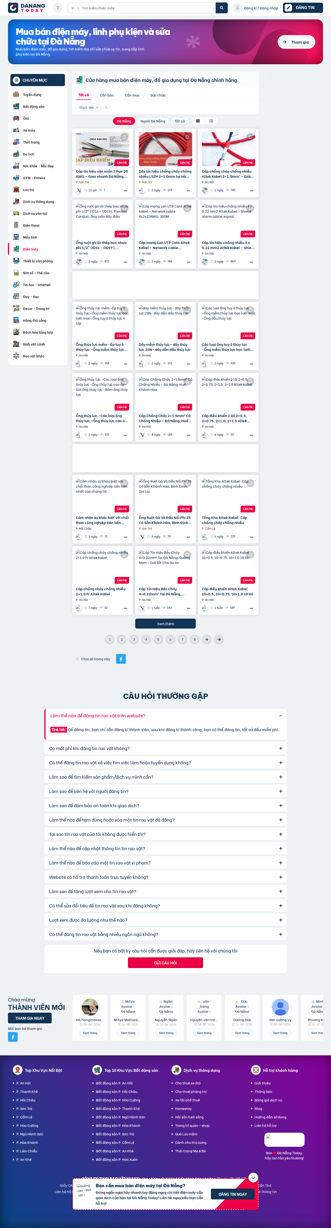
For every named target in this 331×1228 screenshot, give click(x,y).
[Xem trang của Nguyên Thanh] (205, 190)
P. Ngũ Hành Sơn (29, 1133)
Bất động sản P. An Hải (114, 1082)
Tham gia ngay (29, 1018)
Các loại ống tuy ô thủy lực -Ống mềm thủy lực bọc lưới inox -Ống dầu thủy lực (226, 347)
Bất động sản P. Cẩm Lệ (115, 1142)
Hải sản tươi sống (189, 1116)
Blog (258, 1108)
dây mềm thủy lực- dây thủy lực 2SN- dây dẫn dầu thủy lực (165, 347)
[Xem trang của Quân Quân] (205, 536)
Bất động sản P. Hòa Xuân (117, 1159)
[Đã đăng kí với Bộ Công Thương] (284, 1142)
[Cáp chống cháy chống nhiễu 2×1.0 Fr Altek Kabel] (102, 567)
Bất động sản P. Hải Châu (116, 1091)
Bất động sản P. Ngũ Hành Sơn (120, 1116)
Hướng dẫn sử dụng (270, 1116)
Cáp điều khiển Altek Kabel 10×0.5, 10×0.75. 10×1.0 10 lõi (227, 591)
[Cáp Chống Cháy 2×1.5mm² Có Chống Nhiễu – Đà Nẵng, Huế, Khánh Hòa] (165, 394)
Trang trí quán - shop (192, 1125)
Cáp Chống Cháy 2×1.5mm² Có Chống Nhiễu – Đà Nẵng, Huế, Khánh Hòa (165, 418)
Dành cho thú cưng (190, 1142)
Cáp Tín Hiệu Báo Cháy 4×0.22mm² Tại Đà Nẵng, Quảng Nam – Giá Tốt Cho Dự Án (163, 591)
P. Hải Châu (25, 1099)
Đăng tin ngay (233, 1194)
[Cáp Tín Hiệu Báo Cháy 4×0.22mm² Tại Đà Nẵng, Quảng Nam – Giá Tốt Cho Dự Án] (165, 567)
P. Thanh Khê (27, 1091)
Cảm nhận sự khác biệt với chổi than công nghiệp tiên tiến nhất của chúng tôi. (102, 520)
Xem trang (90, 1033)
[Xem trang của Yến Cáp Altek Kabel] (142, 190)
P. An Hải (23, 1082)
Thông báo (263, 1091)
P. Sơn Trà (24, 1108)
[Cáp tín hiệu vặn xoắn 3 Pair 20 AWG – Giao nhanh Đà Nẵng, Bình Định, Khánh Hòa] (102, 149)
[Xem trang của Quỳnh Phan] (205, 434)
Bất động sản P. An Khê (115, 1150)
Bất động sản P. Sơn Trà (115, 1133)
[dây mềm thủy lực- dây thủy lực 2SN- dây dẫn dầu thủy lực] (165, 322)
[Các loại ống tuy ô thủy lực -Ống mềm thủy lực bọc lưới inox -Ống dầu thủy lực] (228, 322)
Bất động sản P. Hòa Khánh (118, 1125)
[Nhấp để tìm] (222, 7)
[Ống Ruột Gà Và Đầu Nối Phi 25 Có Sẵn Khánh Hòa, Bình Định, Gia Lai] (165, 495)
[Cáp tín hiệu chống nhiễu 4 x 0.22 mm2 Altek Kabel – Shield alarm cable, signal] (228, 220)
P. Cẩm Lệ (24, 1116)
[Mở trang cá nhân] (90, 1007)
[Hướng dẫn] (58, 8)
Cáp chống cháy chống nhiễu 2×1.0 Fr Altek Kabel (101, 591)
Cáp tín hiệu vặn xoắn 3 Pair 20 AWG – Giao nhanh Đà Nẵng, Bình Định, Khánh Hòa (102, 174)
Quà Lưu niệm (186, 1133)
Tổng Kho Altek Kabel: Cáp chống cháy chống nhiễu (224, 520)
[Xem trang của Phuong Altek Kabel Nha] (79, 190)
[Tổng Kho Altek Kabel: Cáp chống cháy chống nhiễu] (228, 495)
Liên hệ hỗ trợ (266, 1125)
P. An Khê (24, 1159)
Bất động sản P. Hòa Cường (118, 1099)
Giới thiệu (262, 1082)
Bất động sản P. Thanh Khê (118, 1108)
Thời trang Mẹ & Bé (190, 1150)
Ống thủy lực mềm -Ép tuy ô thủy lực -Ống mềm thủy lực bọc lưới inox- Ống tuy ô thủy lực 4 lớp (101, 347)
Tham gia (300, 42)
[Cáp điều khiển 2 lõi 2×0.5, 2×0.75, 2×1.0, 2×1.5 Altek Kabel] (228, 394)
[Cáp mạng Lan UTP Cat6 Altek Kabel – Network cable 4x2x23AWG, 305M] (165, 220)
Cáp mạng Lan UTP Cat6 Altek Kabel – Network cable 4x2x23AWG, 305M (164, 245)
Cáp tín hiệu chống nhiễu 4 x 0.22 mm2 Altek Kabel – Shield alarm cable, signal (228, 245)
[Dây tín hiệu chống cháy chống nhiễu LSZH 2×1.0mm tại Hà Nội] (165, 149)
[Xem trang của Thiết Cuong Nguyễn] (79, 536)
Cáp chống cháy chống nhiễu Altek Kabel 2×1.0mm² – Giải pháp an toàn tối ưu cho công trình (227, 174)
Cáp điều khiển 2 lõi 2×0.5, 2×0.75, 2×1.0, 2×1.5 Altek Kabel (224, 418)
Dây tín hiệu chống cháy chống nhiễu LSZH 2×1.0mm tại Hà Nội (165, 174)
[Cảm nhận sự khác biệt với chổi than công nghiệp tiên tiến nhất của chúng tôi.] (102, 495)
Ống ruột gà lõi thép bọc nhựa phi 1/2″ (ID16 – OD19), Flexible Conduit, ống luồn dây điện (102, 245)
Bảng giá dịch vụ (268, 1099)
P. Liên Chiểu (26, 1150)
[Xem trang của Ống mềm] (79, 363)
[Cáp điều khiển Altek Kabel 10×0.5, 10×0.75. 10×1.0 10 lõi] (228, 567)
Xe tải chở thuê (187, 1099)
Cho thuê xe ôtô (188, 1082)
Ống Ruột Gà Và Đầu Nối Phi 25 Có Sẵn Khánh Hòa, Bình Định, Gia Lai (165, 520)
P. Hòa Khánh (27, 1142)
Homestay (183, 1108)
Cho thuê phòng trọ (191, 1091)
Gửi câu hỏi (165, 962)
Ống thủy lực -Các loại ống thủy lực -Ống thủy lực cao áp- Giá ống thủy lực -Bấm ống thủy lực (102, 418)
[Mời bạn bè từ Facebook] (13, 1037)
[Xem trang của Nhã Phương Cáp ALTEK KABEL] (142, 434)
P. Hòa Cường (27, 1125)
